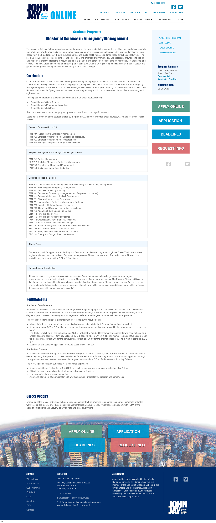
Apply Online (171, 106)
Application (171, 120)
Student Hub (176, 12)
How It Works (122, 19)
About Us (104, 12)
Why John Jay (102, 19)
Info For (134, 12)
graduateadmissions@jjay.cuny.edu (73, 497)
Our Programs (142, 19)
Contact (30, 509)
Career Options (167, 52)
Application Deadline (167, 79)
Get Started (163, 19)
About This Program (170, 37)
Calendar (160, 12)
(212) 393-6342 (64, 493)
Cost (178, 19)
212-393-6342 (159, 2)
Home (87, 19)
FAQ (146, 12)
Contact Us (119, 12)
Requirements (166, 47)
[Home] (51, 11)
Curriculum (165, 42)
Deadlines (171, 134)
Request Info (171, 148)
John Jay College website (79, 505)
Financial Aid (164, 76)
